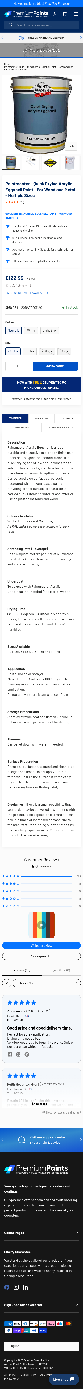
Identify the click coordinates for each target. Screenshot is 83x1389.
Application (41, 418)
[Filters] (6, 983)
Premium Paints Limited (37, 1360)
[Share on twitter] (18, 1054)
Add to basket (55, 366)
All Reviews (10, 1374)
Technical (67, 418)
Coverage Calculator (61, 427)
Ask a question (42, 956)
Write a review (41, 945)
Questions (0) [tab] (61, 970)
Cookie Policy (28, 1374)
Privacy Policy (12, 1378)
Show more (39, 1103)
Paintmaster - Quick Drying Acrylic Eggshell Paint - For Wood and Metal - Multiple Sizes (38, 68)
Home (7, 64)
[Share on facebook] (9, 1055)
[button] (64, 14)
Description (15, 418)
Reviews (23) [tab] (22, 970)
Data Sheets (22, 427)
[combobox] (41, 25)
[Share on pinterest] (26, 1054)
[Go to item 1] (41, 925)
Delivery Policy (48, 1374)
